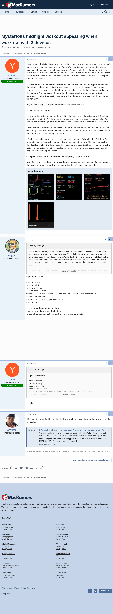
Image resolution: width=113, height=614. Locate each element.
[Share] (105, 59)
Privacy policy (7, 588)
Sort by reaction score (40, 47)
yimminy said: (35, 246)
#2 (110, 239)
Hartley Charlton (8, 554)
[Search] (105, 12)
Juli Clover (6, 534)
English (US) (105, 591)
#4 (110, 414)
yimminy (7, 47)
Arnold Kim (6, 525)
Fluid (3, 594)
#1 (110, 59)
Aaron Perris (61, 573)
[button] (3, 4)
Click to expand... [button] (69, 271)
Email (4, 529)
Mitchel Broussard (9, 544)
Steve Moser (6, 573)
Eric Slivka (60, 525)
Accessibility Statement (25, 588)
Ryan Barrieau (61, 563)
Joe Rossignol (62, 534)
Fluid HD (9, 594)
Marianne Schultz (63, 554)
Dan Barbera (6, 563)
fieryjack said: (35, 369)
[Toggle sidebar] (110, 12)
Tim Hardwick (61, 544)
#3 (110, 363)
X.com (9, 529)
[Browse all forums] (101, 12)
